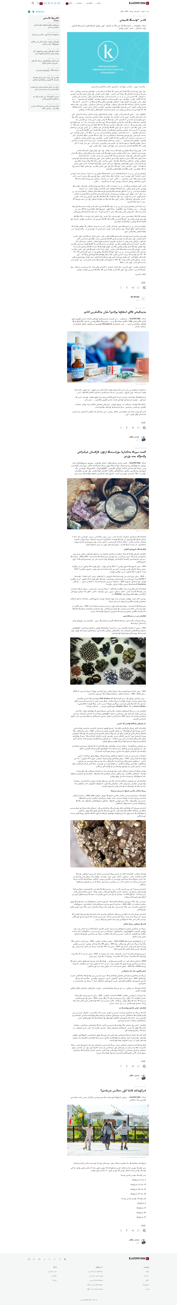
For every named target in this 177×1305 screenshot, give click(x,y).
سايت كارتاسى (52, 1272)
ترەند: (147, 11)
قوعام (143, 283)
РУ (52, 3)
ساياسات (146, 1276)
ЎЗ (38, 3)
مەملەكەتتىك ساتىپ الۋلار (95, 1289)
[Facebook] (126, 288)
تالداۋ (70, 3)
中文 (45, 3)
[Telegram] (132, 288)
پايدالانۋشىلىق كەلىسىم (95, 1272)
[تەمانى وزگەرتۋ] (66, 3)
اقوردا (142, 12)
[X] (121, 288)
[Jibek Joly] (39, 12)
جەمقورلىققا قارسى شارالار (95, 1285)
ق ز (41, 3)
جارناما (54, 1281)
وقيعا (131, 12)
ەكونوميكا (146, 1285)
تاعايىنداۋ (137, 12)
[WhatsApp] (138, 288)
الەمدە (147, 1289)
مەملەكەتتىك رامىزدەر (96, 1281)
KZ (59, 3)
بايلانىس (54, 1276)
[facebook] (55, 1259)
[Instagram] (144, 288)
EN (49, 3)
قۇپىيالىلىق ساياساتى (96, 1276)
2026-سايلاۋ (124, 12)
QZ (55, 3)
